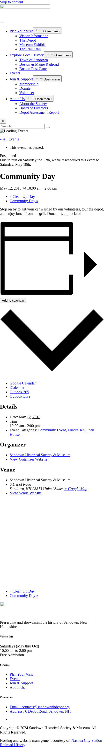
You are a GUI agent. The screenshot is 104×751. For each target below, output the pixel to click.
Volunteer (26, 93)
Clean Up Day (22, 196)
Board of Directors (33, 108)
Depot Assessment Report (39, 112)
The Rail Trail (30, 49)
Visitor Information (33, 36)
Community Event (52, 430)
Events (15, 73)
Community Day (24, 201)
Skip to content (11, 2)
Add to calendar (13, 300)
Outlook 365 (19, 392)
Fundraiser (76, 430)
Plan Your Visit (21, 31)
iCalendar (17, 387)
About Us (17, 99)
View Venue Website (26, 493)
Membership (28, 84)
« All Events (9, 139)
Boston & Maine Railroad (39, 64)
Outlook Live (20, 396)
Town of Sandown (33, 60)
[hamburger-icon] (2, 22)
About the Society (33, 104)
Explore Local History (27, 55)
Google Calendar (23, 383)
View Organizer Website (28, 459)
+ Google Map (75, 489)
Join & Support (21, 79)
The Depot (27, 40)
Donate (24, 88)
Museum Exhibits (32, 45)
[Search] (48, 127)
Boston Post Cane (33, 69)
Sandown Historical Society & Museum (40, 455)
